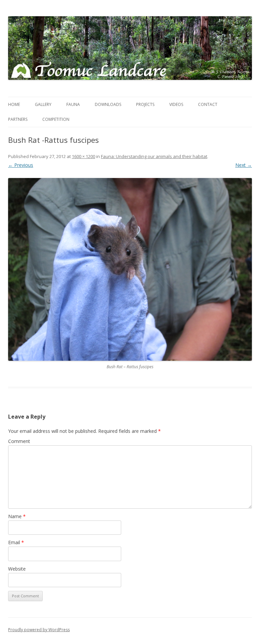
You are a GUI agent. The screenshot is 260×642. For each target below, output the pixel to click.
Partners (17, 119)
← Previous (20, 165)
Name (17, 516)
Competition (55, 119)
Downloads (108, 104)
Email (16, 542)
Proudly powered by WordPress (39, 630)
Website (17, 569)
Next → (243, 165)
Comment (19, 441)
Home (14, 104)
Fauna (73, 104)
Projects (145, 104)
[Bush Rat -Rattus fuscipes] (130, 269)
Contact (207, 104)
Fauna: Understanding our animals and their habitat (154, 156)
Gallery (43, 104)
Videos (176, 104)
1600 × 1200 (83, 156)
